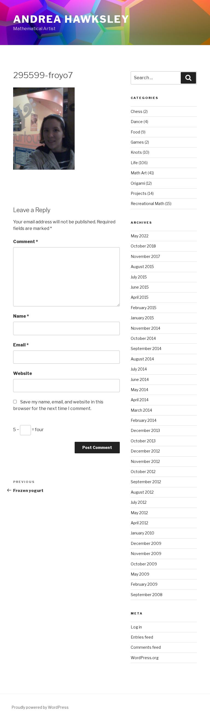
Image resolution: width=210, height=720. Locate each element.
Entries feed (142, 637)
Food (135, 132)
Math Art (139, 172)
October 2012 (143, 471)
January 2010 (142, 533)
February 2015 (143, 307)
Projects (139, 193)
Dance (137, 121)
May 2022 (139, 236)
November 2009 (146, 553)
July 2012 (139, 502)
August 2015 (142, 266)
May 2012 (139, 512)
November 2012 (145, 461)
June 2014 (140, 379)
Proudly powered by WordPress (40, 707)
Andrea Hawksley (71, 19)
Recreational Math (147, 203)
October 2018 (143, 246)
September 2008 (146, 594)
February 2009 (144, 584)
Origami (138, 183)
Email (21, 345)
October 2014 (143, 338)
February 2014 (143, 420)
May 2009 (140, 574)
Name (21, 316)
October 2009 (144, 564)
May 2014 (139, 389)
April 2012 (139, 522)
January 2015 (142, 317)
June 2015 (140, 287)
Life (134, 162)
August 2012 (142, 492)
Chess (136, 111)
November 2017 (145, 256)
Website (22, 373)
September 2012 (146, 481)
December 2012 (145, 451)
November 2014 (145, 328)
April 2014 (139, 399)
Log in (136, 627)
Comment (25, 241)
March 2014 (141, 410)
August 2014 (142, 359)
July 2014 (139, 369)
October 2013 (143, 441)
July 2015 (139, 277)
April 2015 (139, 297)
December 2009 (146, 543)
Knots (136, 152)
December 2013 (145, 430)
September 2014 (146, 348)
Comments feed (146, 647)
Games (137, 142)
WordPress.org (145, 657)
